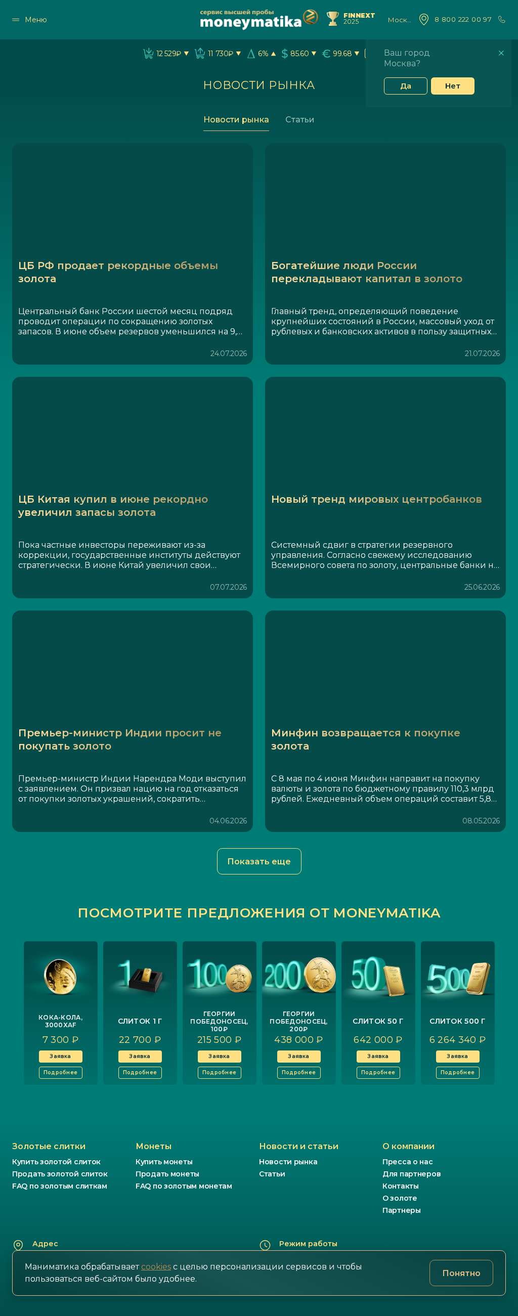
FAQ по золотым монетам (184, 1186)
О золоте (399, 1198)
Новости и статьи (298, 1146)
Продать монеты (167, 1173)
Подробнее (60, 1072)
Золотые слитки (48, 1146)
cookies (156, 1266)
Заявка (60, 1056)
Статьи (300, 119)
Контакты (400, 1186)
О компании (408, 1146)
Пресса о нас (407, 1161)
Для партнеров (411, 1173)
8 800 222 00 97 (463, 19)
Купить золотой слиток (56, 1161)
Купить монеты (164, 1161)
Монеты (153, 1146)
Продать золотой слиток (60, 1173)
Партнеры (401, 1210)
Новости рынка (236, 119)
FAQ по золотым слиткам (59, 1186)
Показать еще (259, 861)
